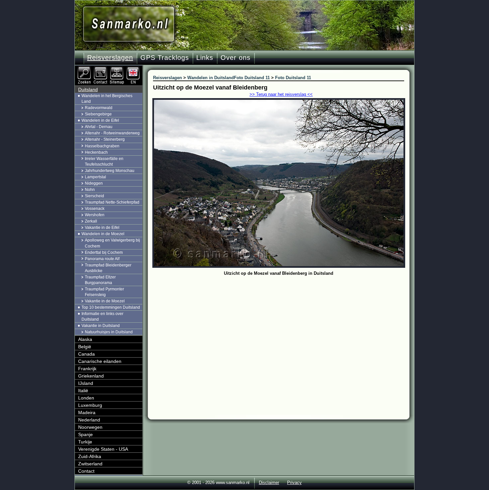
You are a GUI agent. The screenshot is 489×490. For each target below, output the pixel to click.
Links (204, 57)
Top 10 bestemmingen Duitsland (111, 307)
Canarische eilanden (99, 361)
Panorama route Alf (102, 258)
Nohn (90, 189)
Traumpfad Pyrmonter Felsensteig (104, 292)
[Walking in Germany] (133, 68)
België (84, 346)
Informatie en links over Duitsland (102, 316)
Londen (86, 398)
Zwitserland (90, 463)
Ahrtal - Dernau (98, 126)
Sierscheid (94, 196)
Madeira (86, 412)
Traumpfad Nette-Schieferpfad (112, 202)
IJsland (85, 383)
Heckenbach (96, 152)
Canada (86, 354)
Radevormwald (98, 107)
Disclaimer (269, 482)
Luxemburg (90, 405)
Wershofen (94, 215)
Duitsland (88, 89)
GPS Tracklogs (164, 57)
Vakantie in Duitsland (101, 325)
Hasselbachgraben (102, 146)
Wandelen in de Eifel (100, 120)
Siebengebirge (98, 114)
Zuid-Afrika (89, 456)
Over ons (235, 57)
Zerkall (91, 221)
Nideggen (94, 183)
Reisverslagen (110, 57)
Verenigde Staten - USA (103, 449)
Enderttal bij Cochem (104, 252)
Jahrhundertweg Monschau (109, 170)
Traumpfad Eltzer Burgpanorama (100, 280)
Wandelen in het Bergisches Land (107, 98)
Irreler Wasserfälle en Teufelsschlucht (104, 161)
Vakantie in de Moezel (105, 301)
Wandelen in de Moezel (103, 234)
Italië (83, 390)
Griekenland (91, 376)
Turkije (85, 441)
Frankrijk (87, 368)
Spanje (85, 434)
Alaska (85, 339)
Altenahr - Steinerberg (105, 139)
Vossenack (94, 208)
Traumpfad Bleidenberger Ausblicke (108, 268)
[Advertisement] (283, 327)
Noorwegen (90, 427)
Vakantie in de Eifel (102, 227)
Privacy (294, 482)
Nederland (89, 419)
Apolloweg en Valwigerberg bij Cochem (112, 243)
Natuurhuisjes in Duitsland (109, 332)
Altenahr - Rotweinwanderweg (112, 133)
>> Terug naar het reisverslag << (281, 94)
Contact (86, 471)
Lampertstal (95, 177)
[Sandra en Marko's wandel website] (128, 24)
